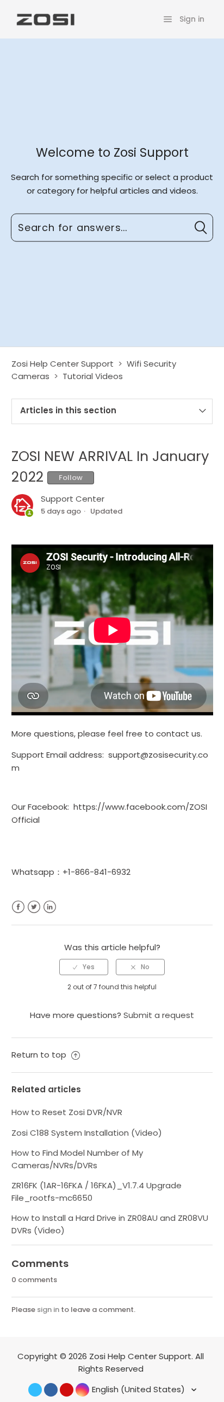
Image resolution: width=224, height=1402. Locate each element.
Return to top (40, 1054)
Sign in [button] (191, 19)
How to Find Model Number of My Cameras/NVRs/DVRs (77, 1159)
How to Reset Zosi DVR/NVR (66, 1112)
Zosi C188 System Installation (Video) (86, 1132)
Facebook (18, 907)
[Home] (44, 18)
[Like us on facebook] (51, 1390)
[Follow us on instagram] (82, 1390)
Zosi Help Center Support (62, 363)
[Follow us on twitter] (35, 1390)
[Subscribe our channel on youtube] (66, 1390)
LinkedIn (50, 907)
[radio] (83, 967)
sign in (48, 1309)
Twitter (34, 907)
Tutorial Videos (93, 376)
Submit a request (158, 1015)
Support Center (72, 498)
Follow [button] (71, 477)
